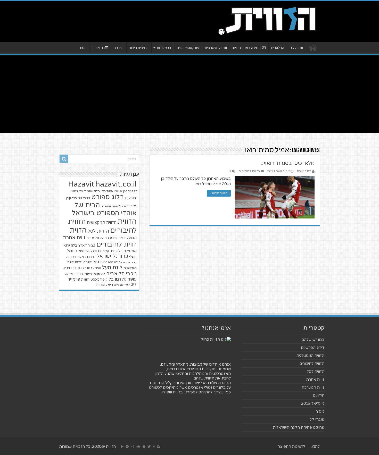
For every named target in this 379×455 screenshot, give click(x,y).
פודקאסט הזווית (188, 48)
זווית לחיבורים (116, 244)
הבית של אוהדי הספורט (115, 206)
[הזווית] (267, 20)
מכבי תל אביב (121, 273)
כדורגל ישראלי (111, 256)
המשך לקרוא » (219, 193)
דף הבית (313, 47)
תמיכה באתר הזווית (247, 48)
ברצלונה (84, 198)
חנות (83, 48)
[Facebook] (153, 446)
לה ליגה (113, 262)
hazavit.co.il (116, 184)
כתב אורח (304, 171)
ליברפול (100, 262)
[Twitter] (149, 446)
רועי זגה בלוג (122, 285)
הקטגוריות (164, 48)
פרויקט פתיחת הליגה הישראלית (298, 427)
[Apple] (144, 446)
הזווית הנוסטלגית (310, 355)
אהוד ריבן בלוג (103, 191)
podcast (130, 191)
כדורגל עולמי (85, 257)
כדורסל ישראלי (128, 262)
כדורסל (71, 257)
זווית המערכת (313, 387)
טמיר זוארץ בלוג (83, 245)
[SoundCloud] (138, 446)
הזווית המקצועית (102, 222)
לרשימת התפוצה (291, 446)
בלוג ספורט (107, 197)
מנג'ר (320, 411)
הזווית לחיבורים (249, 171)
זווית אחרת (74, 237)
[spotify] (127, 446)
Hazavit (81, 184)
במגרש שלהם (312, 339)
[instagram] (132, 446)
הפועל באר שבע (123, 238)
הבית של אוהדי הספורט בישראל (104, 209)
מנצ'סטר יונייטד (95, 274)
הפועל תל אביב (98, 238)
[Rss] (158, 446)
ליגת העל (112, 268)
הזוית (78, 230)
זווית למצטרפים (216, 48)
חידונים (118, 48)
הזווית (127, 221)
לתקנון (314, 446)
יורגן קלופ (108, 251)
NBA (118, 191)
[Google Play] (122, 446)
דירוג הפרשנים (312, 347)
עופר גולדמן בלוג (121, 279)
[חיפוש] (64, 159)
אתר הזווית (86, 191)
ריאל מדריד (104, 285)
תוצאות (97, 48)
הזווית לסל (98, 231)
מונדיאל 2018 (92, 268)
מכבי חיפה (72, 268)
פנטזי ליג (317, 419)
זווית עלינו (296, 48)
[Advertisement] (189, 94)
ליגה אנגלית (83, 262)
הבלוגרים (277, 48)
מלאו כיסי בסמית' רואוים (287, 163)
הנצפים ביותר (139, 48)
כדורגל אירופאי (89, 251)
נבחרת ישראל (74, 274)
